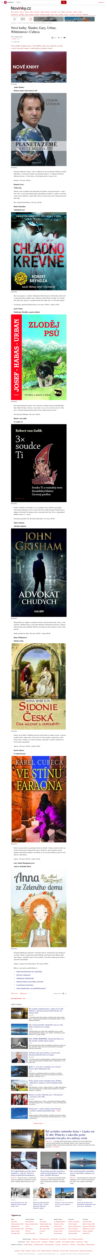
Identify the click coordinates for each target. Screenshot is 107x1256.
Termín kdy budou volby (17, 1228)
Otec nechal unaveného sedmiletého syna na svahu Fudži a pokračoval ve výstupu (46, 1026)
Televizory (72, 1244)
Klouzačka (58, 1242)
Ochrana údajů (64, 1250)
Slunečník (51, 1242)
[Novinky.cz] (21, 8)
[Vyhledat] (63, 2)
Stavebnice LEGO (38, 1244)
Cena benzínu (63, 1239)
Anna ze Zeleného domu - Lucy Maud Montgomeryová (31, 988)
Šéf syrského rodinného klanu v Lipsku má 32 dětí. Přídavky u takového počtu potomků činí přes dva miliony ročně (46, 1011)
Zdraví (30, 1071)
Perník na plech (58, 1233)
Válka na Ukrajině (45, 12)
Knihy (24, 998)
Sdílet (61, 37)
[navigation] (2, 2)
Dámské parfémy (49, 1244)
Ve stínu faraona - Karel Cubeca (24, 985)
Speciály (61, 14)
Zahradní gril (79, 1242)
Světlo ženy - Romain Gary (23, 975)
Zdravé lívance (58, 1226)
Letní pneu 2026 (87, 1221)
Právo (12, 37)
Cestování (31, 14)
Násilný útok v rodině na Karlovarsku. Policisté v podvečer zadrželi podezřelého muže (45, 1110)
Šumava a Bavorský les (74, 1226)
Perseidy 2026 (54, 1239)
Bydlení (30, 1085)
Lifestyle (75, 12)
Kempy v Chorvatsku (73, 1221)
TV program (72, 14)
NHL (41, 1233)
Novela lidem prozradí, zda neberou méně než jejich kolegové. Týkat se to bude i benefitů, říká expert (53, 1173)
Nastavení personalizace (86, 1250)
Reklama (28, 1250)
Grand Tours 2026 (30, 1233)
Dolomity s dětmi (72, 1233)
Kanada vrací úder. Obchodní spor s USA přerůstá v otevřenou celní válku (46, 1096)
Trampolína (45, 1242)
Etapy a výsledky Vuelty (31, 1224)
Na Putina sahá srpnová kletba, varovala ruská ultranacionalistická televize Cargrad (44, 1054)
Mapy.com (35, 1239)
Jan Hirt (27, 1226)
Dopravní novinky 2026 (89, 1226)
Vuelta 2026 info (29, 1221)
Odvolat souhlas (74, 1250)
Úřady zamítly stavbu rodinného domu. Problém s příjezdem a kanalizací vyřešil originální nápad (45, 1082)
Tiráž (38, 1250)
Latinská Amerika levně (74, 1231)
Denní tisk (79, 14)
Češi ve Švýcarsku (73, 1228)
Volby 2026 (14, 1221)
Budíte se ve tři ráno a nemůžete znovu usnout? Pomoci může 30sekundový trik (45, 1068)
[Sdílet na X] (66, 993)
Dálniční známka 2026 (88, 1224)
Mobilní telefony (28, 1244)
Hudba (30, 1043)
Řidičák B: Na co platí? (89, 1228)
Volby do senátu (15, 1231)
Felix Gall (27, 1231)
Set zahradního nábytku (68, 1242)
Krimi (59, 12)
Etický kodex (55, 1250)
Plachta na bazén (35, 1242)
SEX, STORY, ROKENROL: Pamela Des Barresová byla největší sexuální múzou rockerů (46, 1040)
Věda (26, 14)
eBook (55, 37)
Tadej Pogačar (29, 1228)
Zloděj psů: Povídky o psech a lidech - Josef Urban (29, 981)
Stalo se (22, 12)
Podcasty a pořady (45, 14)
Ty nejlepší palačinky (59, 1221)
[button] (39, 67)
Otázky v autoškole (88, 1231)
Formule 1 (42, 1231)
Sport (52, 14)
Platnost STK (86, 1233)
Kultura (63, 12)
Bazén (28, 1242)
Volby (31, 12)
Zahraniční (37, 12)
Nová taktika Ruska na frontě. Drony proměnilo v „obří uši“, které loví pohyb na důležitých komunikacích (23, 1173)
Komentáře (54, 12)
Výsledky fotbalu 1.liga (45, 1224)
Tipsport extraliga (44, 1226)
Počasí (66, 14)
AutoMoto (21, 14)
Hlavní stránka (15, 12)
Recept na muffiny (59, 1224)
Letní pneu (58, 1244)
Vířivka (86, 1242)
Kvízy (56, 14)
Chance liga (43, 1221)
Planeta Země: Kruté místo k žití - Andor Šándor (29, 971)
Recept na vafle (58, 1231)
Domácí (27, 12)
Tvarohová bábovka (59, 1228)
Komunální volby (15, 1233)
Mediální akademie (46, 1250)
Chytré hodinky (81, 1244)
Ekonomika (69, 12)
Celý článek (56, 1147)
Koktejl (80, 12)
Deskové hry (65, 1244)
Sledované (85, 14)
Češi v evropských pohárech (75, 1239)
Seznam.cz (101, 2)
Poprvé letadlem (72, 1224)
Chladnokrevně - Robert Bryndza (25, 978)
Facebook (17, 1250)
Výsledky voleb (15, 1226)
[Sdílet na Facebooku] (63, 993)
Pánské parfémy (90, 1244)
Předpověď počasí (44, 1239)
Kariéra (34, 1250)
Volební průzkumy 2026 (17, 1224)
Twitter (23, 1250)
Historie (37, 14)
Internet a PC (14, 14)
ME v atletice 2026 (44, 1228)
